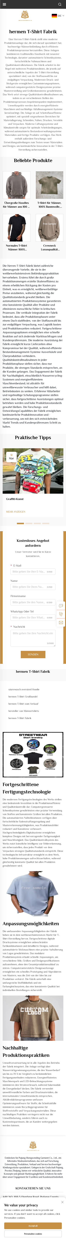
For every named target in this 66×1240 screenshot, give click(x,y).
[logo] (25, 15)
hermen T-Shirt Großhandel (22, 696)
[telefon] (61, 614)
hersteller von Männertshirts (23, 711)
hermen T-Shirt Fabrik (19, 718)
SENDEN (33, 654)
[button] (20, 523)
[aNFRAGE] (61, 605)
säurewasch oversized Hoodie (23, 689)
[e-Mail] (61, 622)
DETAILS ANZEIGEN (16, 184)
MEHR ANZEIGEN (15, 511)
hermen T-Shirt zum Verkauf (23, 703)
